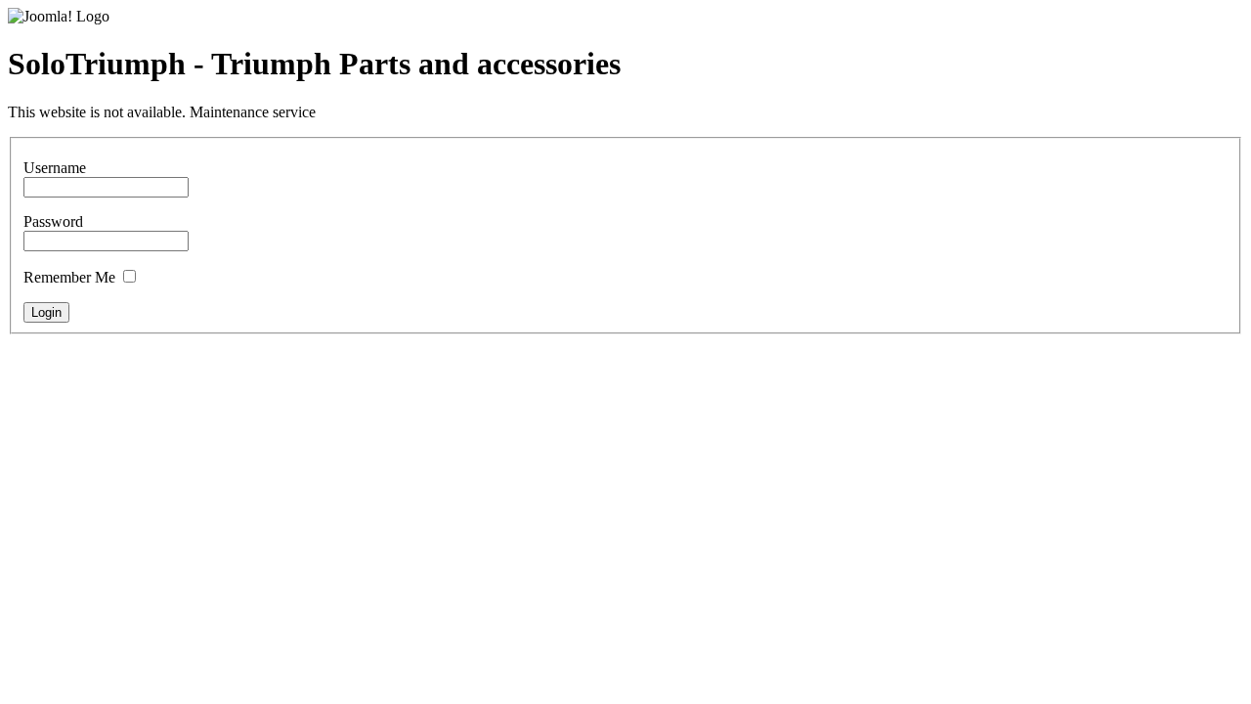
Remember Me (69, 277)
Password (53, 221)
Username (54, 167)
